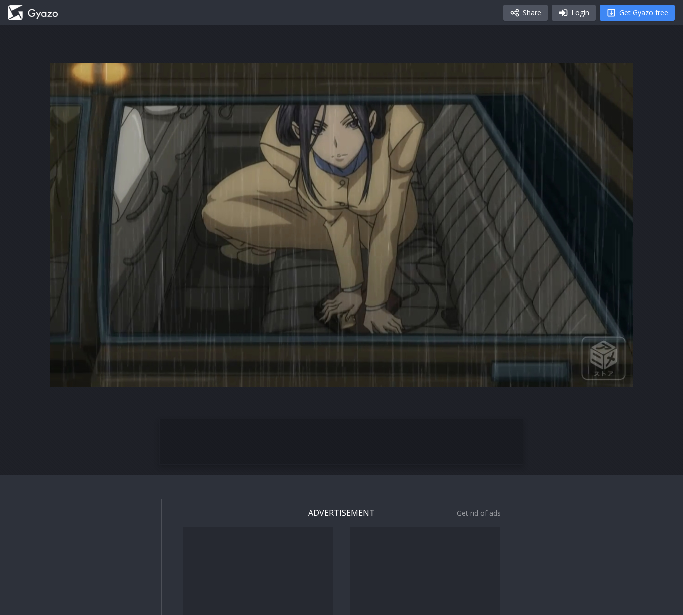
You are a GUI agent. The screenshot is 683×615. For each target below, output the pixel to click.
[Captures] (33, 12)
